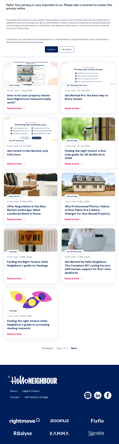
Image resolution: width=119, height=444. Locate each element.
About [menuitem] (13, 391)
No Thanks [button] (67, 49)
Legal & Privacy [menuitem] (31, 391)
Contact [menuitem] (15, 397)
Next (74, 348)
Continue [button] (51, 49)
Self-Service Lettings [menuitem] (36, 397)
